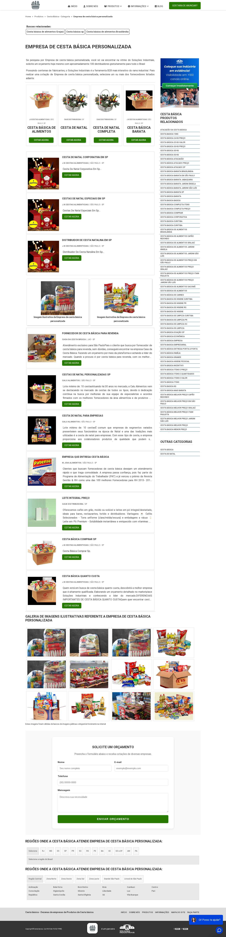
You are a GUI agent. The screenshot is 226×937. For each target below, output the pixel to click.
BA (102, 851)
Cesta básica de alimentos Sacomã (177, 287)
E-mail (117, 762)
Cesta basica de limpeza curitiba (176, 316)
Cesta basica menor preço (173, 429)
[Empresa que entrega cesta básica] (42, 483)
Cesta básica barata (170, 196)
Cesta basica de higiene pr (173, 303)
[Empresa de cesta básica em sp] (174, 706)
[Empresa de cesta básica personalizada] (57, 298)
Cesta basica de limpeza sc (173, 324)
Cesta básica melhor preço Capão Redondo (177, 396)
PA (136, 851)
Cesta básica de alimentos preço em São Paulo (178, 261)
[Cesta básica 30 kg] (46, 706)
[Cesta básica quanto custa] (42, 603)
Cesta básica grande (170, 357)
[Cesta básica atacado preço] (174, 674)
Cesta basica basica (170, 200)
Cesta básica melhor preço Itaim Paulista (176, 413)
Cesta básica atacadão (172, 159)
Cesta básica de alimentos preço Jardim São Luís (177, 281)
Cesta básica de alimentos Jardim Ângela (177, 248)
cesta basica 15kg (169, 134)
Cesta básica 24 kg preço (172, 138)
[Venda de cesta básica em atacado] (131, 643)
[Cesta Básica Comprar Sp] (42, 566)
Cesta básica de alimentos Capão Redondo (177, 237)
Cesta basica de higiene (171, 311)
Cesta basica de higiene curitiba (176, 299)
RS (87, 851)
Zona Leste (94, 879)
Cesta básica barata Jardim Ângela (178, 184)
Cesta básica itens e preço (173, 370)
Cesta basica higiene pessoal (174, 361)
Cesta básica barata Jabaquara (176, 180)
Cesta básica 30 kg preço (172, 146)
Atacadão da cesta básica (173, 130)
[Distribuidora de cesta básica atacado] (89, 706)
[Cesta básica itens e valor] (131, 674)
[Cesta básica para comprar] (89, 674)
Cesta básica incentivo (172, 365)
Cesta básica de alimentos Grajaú (45, 31)
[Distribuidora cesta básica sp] (174, 643)
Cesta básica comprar (171, 213)
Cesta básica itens (169, 382)
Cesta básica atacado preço (174, 163)
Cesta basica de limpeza (172, 328)
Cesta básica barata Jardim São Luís (178, 188)
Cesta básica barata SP (172, 192)
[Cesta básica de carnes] (89, 643)
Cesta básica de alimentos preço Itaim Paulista (179, 274)
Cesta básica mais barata (173, 390)
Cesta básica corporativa (173, 217)
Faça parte (193, 912)
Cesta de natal (167, 454)
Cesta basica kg (168, 386)
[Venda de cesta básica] (131, 706)
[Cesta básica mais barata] (46, 674)
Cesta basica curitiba (171, 221)
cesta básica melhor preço (174, 425)
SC (80, 851)
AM (128, 851)
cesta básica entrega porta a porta (179, 349)
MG (50, 851)
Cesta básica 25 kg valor (172, 142)
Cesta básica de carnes (172, 295)
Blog (160, 6)
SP (65, 851)
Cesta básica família (170, 353)
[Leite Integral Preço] (42, 524)
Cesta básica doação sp (172, 332)
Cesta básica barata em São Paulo (177, 175)
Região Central (35, 879)
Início (74, 6)
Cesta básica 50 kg (169, 155)
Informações (138, 6)
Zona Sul (80, 879)
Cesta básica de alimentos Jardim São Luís (179, 254)
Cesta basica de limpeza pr (173, 320)
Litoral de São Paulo (133, 879)
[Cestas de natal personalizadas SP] (42, 401)
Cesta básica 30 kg (169, 151)
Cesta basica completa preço (175, 209)
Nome (61, 762)
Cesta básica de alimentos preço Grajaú (177, 268)
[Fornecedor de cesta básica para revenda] (42, 360)
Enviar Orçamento (113, 819)
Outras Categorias (176, 442)
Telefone (63, 776)
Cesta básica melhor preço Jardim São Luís (177, 420)
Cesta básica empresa (171, 341)
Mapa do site (178, 912)
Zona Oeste (66, 879)
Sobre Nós (92, 6)
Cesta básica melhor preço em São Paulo (177, 402)
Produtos (113, 6)
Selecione (33, 851)
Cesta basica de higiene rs (173, 307)
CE (109, 851)
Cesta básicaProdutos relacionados (171, 118)
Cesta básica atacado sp (172, 167)
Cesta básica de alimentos (173, 291)
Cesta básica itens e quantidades (177, 374)
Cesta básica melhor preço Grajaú (178, 408)
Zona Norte (51, 879)
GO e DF (119, 851)
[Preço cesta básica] (46, 643)
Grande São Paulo (111, 879)
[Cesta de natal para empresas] (42, 442)
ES (58, 851)
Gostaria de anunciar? (184, 5)
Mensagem (64, 790)
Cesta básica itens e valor (173, 378)
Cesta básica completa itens (175, 205)
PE (95, 851)
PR (73, 851)
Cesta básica (166, 450)
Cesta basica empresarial (173, 345)
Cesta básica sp (75, 31)
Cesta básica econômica (172, 336)
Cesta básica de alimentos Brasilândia (108, 31)
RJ (43, 851)
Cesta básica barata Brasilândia (176, 171)
